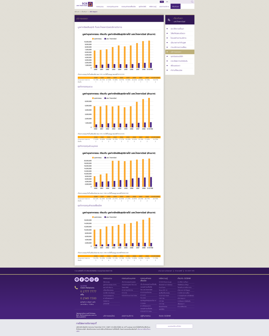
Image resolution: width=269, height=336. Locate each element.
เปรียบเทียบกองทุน (108, 290)
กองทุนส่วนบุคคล (112, 6)
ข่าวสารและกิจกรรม (127, 290)
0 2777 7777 (88, 291)
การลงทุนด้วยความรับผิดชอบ (186, 295)
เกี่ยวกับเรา (175, 6)
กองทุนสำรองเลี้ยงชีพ (128, 6)
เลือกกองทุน (106, 282)
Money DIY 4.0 (163, 290)
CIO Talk (161, 301)
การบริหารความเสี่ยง (183, 293)
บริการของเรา (94, 11)
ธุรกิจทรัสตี (142, 6)
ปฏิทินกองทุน (145, 315)
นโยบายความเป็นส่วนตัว (165, 271)
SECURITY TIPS (189, 271)
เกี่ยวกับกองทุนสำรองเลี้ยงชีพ (148, 284)
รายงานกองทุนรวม (108, 295)
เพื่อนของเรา (181, 304)
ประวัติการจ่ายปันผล (109, 293)
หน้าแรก (77, 11)
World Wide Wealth (164, 295)
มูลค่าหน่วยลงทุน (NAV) (110, 284)
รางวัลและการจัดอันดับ (184, 301)
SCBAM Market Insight (165, 282)
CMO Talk (161, 298)
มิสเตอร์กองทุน (163, 306)
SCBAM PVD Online (146, 311)
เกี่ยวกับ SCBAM (184, 278)
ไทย (162, 2)
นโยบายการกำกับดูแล (184, 290)
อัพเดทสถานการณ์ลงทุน (165, 284)
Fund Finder (162, 287)
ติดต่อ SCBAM (165, 315)
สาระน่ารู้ (124, 293)
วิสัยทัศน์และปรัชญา (183, 284)
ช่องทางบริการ (164, 6)
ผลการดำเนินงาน (108, 287)
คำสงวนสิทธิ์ (178, 271)
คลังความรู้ (152, 6)
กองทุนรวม (100, 6)
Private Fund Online (129, 295)
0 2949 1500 (88, 298)
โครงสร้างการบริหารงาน (184, 287)
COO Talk (161, 304)
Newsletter (143, 298)
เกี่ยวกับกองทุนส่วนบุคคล (129, 282)
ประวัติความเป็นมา (183, 282)
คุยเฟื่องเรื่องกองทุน (164, 293)
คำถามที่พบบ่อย (182, 306)
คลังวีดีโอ (161, 309)
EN (167, 2)
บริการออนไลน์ (109, 315)
